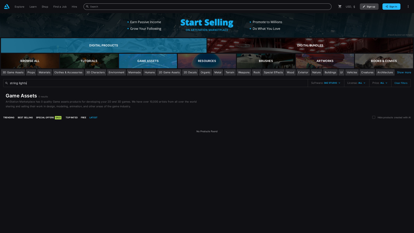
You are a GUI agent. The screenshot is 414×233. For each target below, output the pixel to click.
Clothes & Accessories (68, 72)
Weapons (244, 72)
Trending (9, 117)
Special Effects (273, 72)
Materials (44, 72)
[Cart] (340, 6)
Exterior (303, 72)
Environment (116, 72)
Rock (257, 72)
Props (31, 72)
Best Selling (25, 117)
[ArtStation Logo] (7, 6)
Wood (290, 72)
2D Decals (190, 72)
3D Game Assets (13, 72)
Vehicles (352, 72)
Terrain (230, 72)
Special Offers (48, 117)
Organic (205, 72)
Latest (93, 117)
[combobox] (207, 6)
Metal (217, 72)
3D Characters (95, 72)
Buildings (330, 72)
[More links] (408, 6)
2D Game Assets (169, 72)
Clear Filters (400, 83)
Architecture (385, 72)
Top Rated (72, 117)
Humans (150, 72)
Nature (316, 72)
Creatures (367, 72)
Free (83, 117)
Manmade (134, 72)
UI (341, 72)
